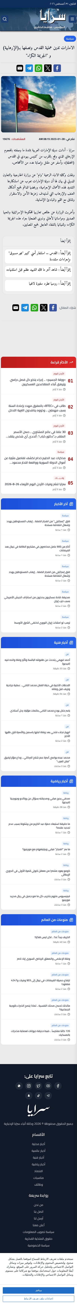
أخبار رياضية (38, 1164)
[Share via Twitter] (48, 68)
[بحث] (4, 19)
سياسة (70, 38)
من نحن (38, 1205)
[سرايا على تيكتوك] (38, 1095)
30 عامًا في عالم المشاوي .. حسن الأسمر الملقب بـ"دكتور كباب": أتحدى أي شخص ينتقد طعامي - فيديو (37, 436)
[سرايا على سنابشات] (29, 1095)
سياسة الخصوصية (39, 1245)
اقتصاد (38, 1171)
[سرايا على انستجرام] (29, 1086)
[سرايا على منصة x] (38, 1086)
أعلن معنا (38, 1225)
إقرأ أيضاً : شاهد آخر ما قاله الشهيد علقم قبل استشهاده (38, 270)
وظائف (38, 1184)
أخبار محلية (38, 1144)
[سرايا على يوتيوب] (48, 1086)
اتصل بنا (38, 1211)
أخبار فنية (38, 1157)
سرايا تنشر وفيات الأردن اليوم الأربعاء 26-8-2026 (35, 484)
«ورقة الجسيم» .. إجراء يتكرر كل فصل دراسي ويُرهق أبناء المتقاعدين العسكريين (38, 382)
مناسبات (38, 1177)
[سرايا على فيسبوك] (58, 1086)
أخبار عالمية (38, 1150)
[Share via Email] (20, 68)
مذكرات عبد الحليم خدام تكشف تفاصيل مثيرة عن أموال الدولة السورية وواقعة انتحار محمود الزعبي (35, 462)
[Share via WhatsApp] (38, 68)
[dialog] (38, 1279)
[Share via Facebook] (57, 68)
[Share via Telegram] (29, 68)
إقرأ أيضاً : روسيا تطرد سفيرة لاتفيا (49, 284)
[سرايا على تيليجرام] (48, 1095)
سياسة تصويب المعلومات (38, 1232)
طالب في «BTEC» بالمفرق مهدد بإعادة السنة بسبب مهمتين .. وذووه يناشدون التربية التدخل (37, 408)
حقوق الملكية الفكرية (38, 1238)
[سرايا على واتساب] (19, 1086)
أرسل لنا (38, 1218)
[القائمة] (72, 19)
